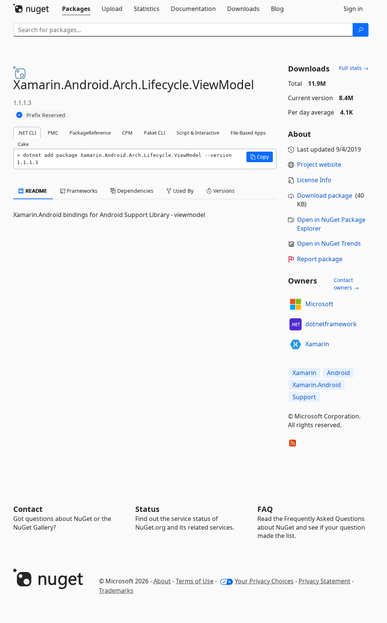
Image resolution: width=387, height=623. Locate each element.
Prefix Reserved (45, 115)
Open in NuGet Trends (329, 243)
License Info (314, 180)
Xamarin (317, 344)
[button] (259, 157)
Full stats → (353, 67)
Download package (324, 195)
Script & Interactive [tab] (197, 132)
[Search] (360, 30)
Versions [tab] (223, 190)
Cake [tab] (23, 144)
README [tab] (35, 190)
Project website (319, 164)
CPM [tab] (127, 132)
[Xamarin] (295, 344)
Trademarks (116, 590)
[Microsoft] (295, 304)
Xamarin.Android (317, 385)
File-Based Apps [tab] (248, 132)
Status (147, 509)
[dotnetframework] (295, 324)
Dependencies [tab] (134, 190)
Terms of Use (195, 581)
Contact (28, 509)
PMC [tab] (53, 132)
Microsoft (319, 304)
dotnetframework (331, 324)
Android (338, 373)
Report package (319, 259)
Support (304, 397)
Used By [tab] (183, 190)
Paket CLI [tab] (154, 132)
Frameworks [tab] (81, 190)
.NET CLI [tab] (27, 132)
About (162, 581)
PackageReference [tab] (90, 132)
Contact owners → (346, 283)
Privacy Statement (324, 581)
